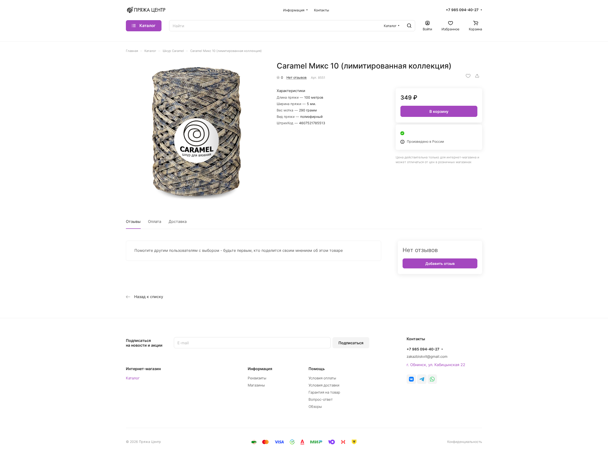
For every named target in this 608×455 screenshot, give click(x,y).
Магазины (256, 385)
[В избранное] (468, 76)
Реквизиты (257, 378)
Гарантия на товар (324, 392)
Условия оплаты (322, 378)
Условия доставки (324, 385)
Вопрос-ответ (321, 399)
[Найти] (409, 25)
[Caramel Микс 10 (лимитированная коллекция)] (196, 131)
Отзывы (133, 221)
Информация (260, 368)
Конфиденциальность (464, 442)
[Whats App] (432, 379)
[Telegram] (422, 379)
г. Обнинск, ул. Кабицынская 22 (436, 364)
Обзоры (315, 406)
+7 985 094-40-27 (462, 10)
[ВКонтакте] (411, 379)
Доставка (178, 221)
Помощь (317, 368)
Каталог (133, 378)
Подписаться (350, 342)
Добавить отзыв (440, 263)
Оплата (154, 221)
